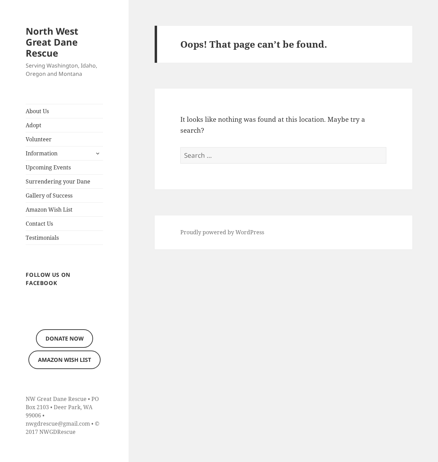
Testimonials (42, 237)
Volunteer (39, 139)
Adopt (33, 125)
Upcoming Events (48, 167)
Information (41, 153)
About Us (37, 111)
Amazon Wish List (49, 209)
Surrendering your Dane (58, 181)
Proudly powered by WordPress (222, 232)
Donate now (64, 338)
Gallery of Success (49, 195)
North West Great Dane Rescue (52, 42)
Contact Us (39, 223)
